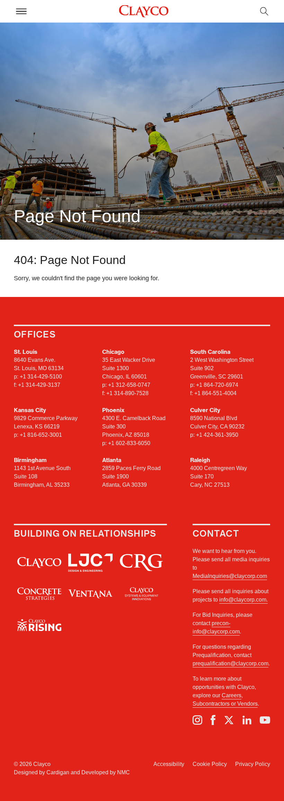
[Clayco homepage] (143, 11)
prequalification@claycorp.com (230, 663)
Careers (231, 695)
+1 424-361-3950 (217, 435)
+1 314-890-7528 (127, 393)
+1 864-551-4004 (215, 393)
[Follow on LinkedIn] (246, 720)
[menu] (21, 11)
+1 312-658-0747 (129, 385)
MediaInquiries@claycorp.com (230, 576)
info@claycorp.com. (243, 600)
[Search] (264, 11)
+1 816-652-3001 (41, 435)
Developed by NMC (105, 772)
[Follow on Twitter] (229, 720)
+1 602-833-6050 (129, 443)
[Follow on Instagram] (197, 720)
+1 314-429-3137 (39, 385)
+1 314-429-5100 (41, 377)
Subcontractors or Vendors (225, 704)
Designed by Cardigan (41, 772)
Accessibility (168, 764)
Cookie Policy (210, 764)
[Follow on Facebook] (213, 720)
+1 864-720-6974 (217, 385)
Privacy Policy (252, 764)
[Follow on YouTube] (265, 720)
